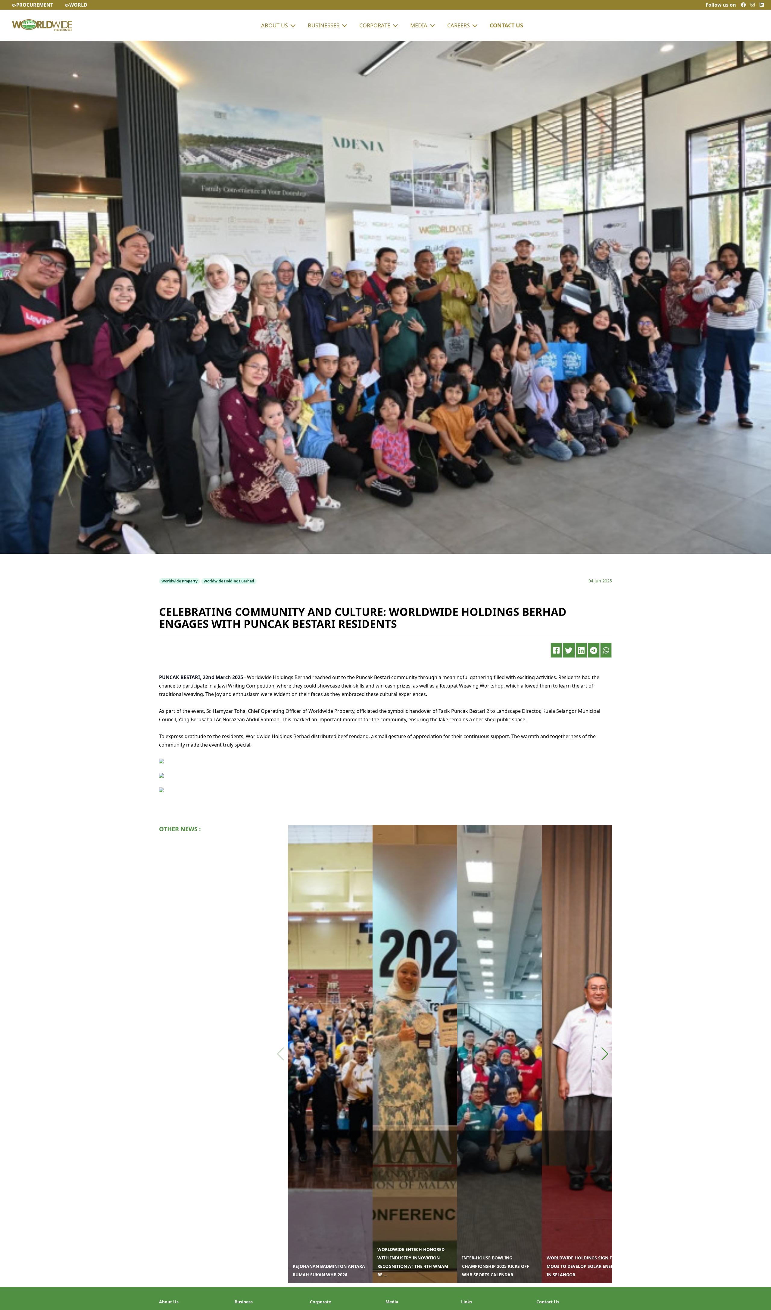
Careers (458, 25)
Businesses (323, 25)
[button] (605, 1054)
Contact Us (506, 25)
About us (274, 25)
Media (418, 25)
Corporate (374, 25)
